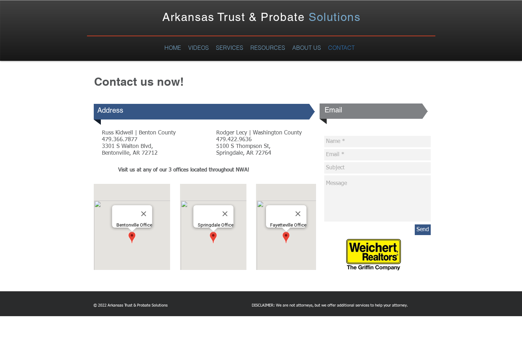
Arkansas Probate (261, 16)
